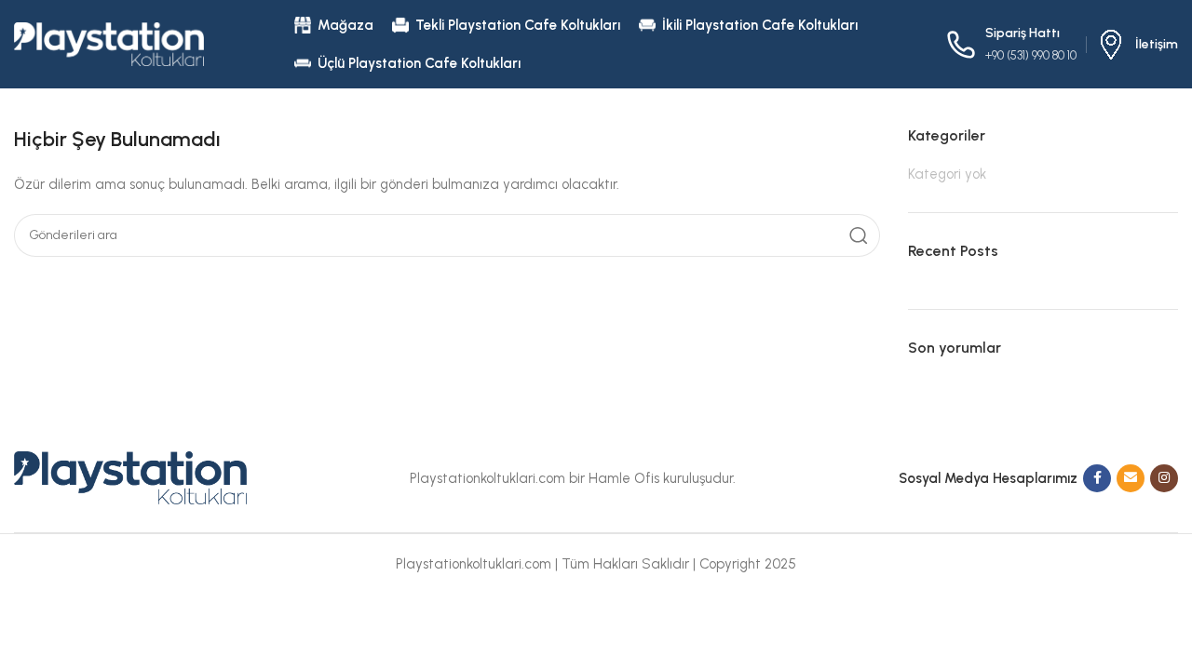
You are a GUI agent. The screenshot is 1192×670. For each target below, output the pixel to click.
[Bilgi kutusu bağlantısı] (1137, 45)
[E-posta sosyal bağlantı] (1131, 478)
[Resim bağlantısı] (130, 476)
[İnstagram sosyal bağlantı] (1164, 478)
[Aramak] (858, 235)
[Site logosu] (109, 42)
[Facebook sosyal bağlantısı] (1097, 478)
